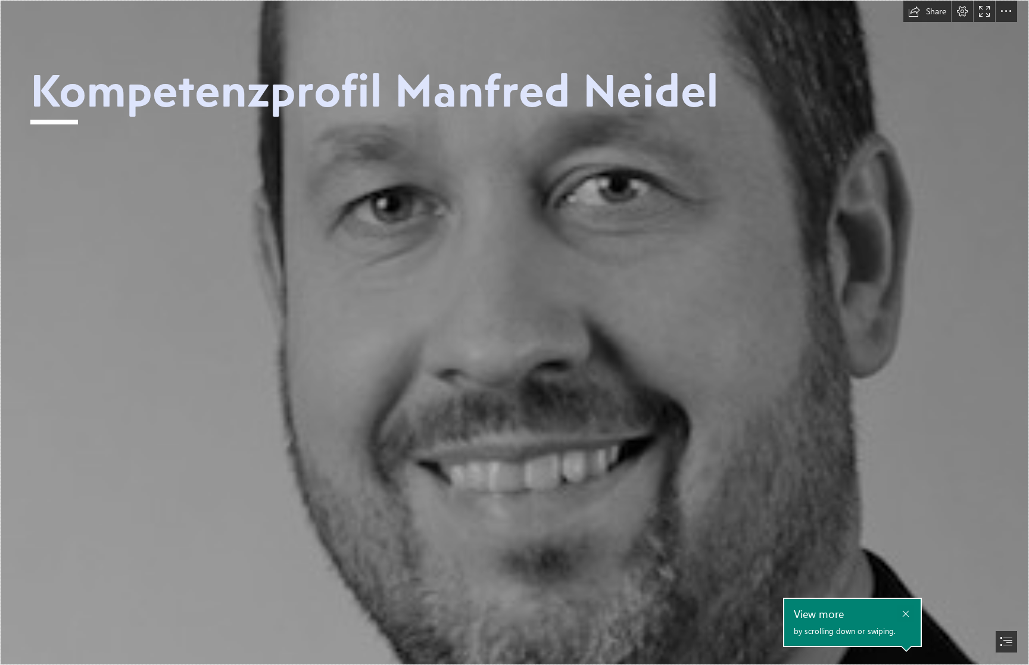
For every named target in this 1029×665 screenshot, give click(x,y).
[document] (514, 332)
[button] (927, 11)
